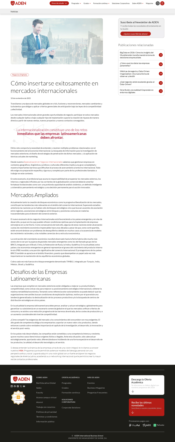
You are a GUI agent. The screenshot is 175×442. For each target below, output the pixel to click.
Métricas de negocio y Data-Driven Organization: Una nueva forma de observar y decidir (135, 73)
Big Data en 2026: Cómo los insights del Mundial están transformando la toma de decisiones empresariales (137, 55)
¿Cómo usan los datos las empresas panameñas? (135, 64)
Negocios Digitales (19, 75)
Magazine (149, 3)
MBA (21, 350)
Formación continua (100, 3)
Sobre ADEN (137, 3)
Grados (86, 3)
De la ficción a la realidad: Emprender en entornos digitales (136, 91)
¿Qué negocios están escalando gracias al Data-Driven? (137, 83)
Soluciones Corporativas (121, 3)
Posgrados (75, 3)
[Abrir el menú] (162, 3)
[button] (59, 3)
